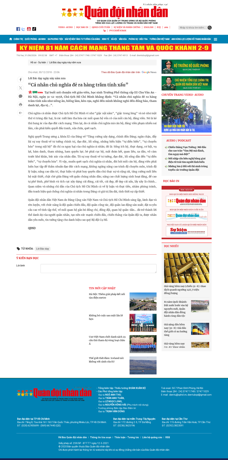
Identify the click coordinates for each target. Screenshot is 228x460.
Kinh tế (105, 39)
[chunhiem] (187, 83)
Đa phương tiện (55, 39)
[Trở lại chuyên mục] (20, 113)
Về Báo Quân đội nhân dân (72, 437)
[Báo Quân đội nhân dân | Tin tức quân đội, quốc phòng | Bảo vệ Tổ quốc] (114, 13)
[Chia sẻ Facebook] (20, 79)
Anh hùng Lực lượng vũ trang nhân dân (191, 39)
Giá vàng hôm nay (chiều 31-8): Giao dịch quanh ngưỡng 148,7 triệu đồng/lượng (185, 290)
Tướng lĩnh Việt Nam (159, 39)
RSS (167, 437)
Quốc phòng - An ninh (35, 39)
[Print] (20, 104)
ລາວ (166, 27)
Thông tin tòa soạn (100, 437)
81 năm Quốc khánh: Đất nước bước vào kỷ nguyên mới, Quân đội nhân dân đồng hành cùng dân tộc (176, 308)
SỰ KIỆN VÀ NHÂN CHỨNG (127, 27)
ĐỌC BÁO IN (82, 27)
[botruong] (187, 67)
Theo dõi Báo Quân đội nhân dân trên (120, 72)
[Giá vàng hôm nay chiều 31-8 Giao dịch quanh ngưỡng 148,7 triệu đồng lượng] (186, 268)
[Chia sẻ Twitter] (20, 88)
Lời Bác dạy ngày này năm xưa (65, 62)
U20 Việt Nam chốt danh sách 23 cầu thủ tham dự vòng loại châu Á (107, 340)
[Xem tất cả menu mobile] (215, 39)
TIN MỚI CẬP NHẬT (102, 288)
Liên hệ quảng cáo (152, 437)
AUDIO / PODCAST (178, 140)
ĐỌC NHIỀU (171, 246)
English (148, 27)
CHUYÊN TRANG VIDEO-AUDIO (183, 94)
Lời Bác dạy (42, 248)
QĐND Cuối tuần (101, 27)
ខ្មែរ (104, 30)
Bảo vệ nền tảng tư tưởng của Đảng (82, 39)
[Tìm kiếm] (210, 28)
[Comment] (20, 96)
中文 (159, 27)
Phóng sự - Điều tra (138, 39)
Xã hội (114, 39)
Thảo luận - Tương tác (126, 437)
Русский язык (117, 30)
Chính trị (18, 39)
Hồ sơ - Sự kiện (38, 62)
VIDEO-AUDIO (65, 27)
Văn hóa (123, 39)
